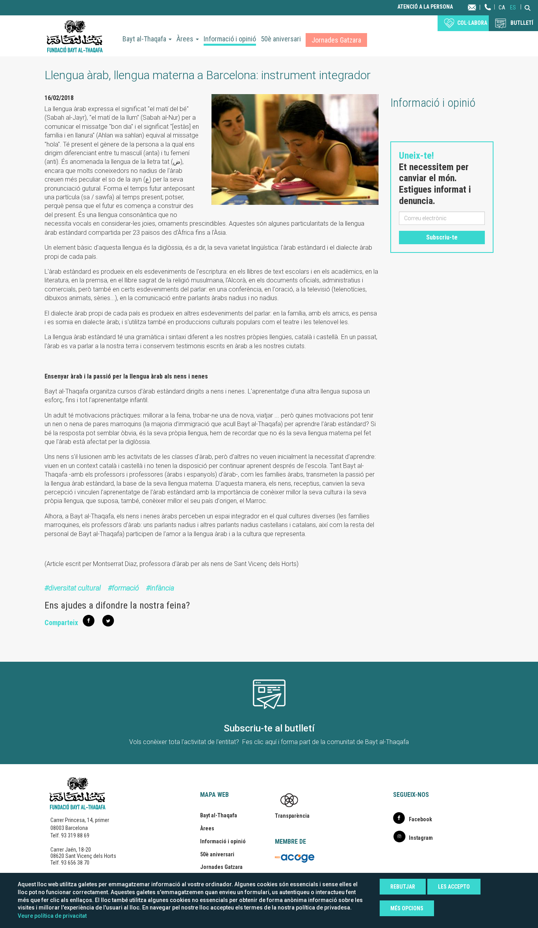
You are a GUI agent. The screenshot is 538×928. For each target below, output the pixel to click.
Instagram (421, 838)
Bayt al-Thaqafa (145, 39)
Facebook (420, 819)
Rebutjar (402, 886)
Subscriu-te (442, 237)
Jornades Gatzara (336, 40)
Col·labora (472, 23)
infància (162, 588)
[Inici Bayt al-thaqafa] (75, 35)
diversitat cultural (74, 588)
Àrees (185, 39)
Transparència (292, 816)
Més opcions (406, 908)
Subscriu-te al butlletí (269, 728)
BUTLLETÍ (521, 23)
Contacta (479, 6)
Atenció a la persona (425, 6)
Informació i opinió (230, 39)
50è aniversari (281, 39)
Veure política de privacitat (52, 916)
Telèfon (488, 14)
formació (125, 588)
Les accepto (454, 886)
